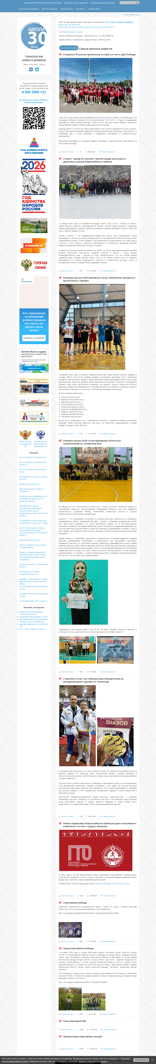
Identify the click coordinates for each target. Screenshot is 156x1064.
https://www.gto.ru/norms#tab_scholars (114, 883)
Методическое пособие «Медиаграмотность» (29, 573)
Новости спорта (67, 152)
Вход (137, 15)
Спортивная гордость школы (71, 32)
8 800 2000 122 (34, 92)
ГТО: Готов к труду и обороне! (119, 22)
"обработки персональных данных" (92, 1061)
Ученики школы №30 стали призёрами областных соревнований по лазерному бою (92, 442)
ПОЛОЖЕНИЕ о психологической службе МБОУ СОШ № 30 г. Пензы (33, 521)
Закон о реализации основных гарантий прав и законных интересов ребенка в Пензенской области (33, 531)
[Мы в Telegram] (37, 70)
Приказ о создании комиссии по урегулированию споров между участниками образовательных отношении (32, 556)
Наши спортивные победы (78, 948)
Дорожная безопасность (29, 540)
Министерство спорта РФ (69, 24)
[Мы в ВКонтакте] (31, 70)
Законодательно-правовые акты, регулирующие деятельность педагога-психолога (33, 498)
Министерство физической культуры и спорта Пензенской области (87, 27)
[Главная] (34, 51)
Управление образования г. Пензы (33, 617)
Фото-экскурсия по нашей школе (33, 457)
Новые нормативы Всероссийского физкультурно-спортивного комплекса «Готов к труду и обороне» (99, 825)
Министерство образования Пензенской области (31, 613)
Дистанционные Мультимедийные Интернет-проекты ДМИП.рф (33, 620)
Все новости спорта (68, 48)
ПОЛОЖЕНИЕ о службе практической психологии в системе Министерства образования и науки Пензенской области (33, 511)
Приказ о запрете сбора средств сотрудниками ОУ (33, 546)
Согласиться (141, 1060)
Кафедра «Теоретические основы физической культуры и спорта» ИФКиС (33, 581)
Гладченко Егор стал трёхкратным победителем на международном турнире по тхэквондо (93, 680)
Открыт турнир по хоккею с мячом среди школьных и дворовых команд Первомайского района (94, 160)
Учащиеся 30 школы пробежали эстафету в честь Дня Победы (99, 54)
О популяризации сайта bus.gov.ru (33, 601)
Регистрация (129, 15)
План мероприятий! (74, 1021)
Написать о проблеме (34, 338)
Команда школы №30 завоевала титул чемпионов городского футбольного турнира (99, 279)
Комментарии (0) (107, 152)
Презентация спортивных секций (82, 1036)
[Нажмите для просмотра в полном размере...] (70, 937)
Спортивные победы (75, 902)
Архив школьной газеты (29, 484)
